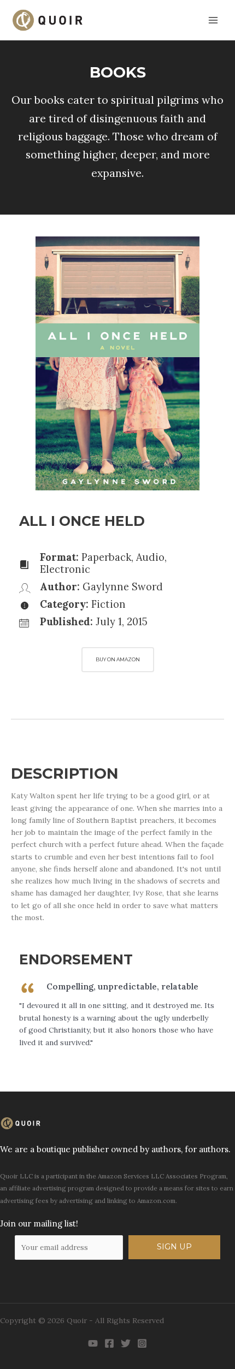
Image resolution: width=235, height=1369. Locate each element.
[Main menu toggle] (213, 20)
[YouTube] (93, 1343)
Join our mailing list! (39, 1223)
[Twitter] (126, 1343)
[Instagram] (142, 1343)
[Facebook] (109, 1343)
